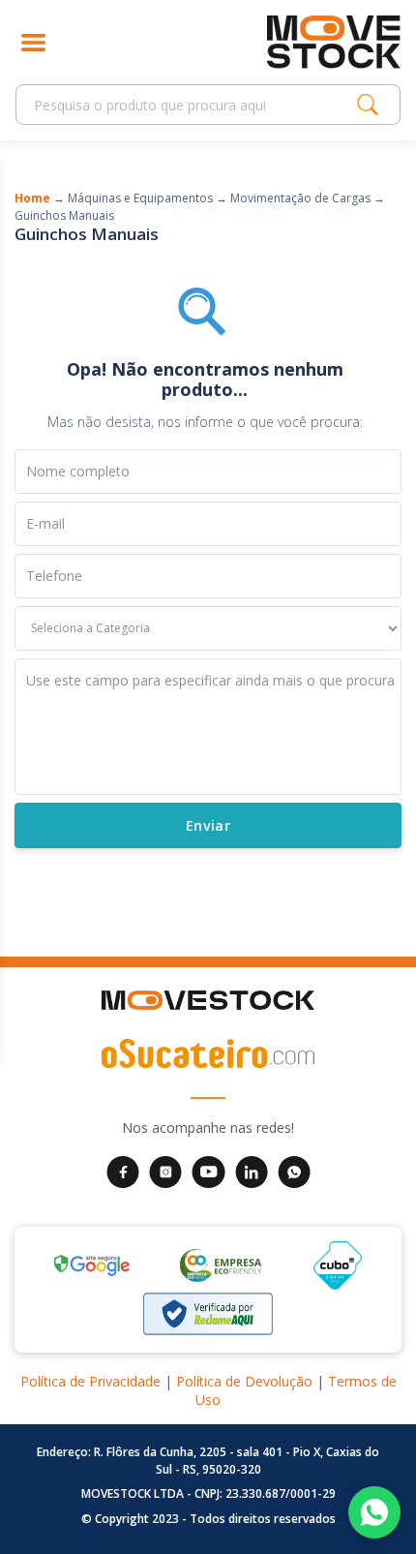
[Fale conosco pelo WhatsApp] (374, 1512)
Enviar (208, 824)
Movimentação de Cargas (300, 198)
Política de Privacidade (90, 1381)
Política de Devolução (244, 1381)
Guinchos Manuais (64, 215)
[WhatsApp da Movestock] (294, 1170)
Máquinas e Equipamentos (140, 198)
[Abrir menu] (33, 42)
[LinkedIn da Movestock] (251, 1170)
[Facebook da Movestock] (122, 1170)
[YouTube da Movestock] (208, 1170)
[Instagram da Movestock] (165, 1170)
